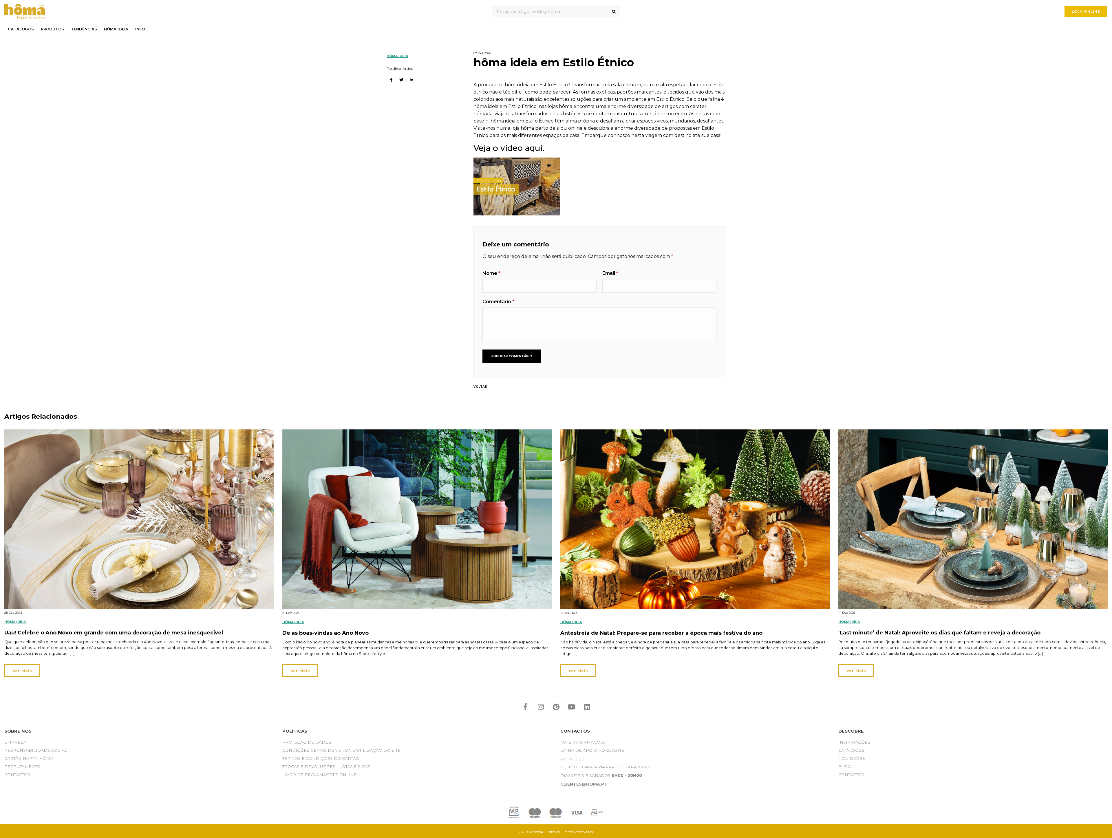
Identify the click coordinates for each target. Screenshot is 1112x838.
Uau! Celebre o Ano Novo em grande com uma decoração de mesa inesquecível (113, 633)
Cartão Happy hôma (28, 758)
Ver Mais (22, 670)
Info (140, 29)
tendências (84, 29)
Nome (491, 273)
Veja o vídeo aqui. (508, 148)
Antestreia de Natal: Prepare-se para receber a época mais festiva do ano (661, 633)
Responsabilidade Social (35, 750)
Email (610, 273)
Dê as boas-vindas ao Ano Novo (325, 633)
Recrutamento (22, 766)
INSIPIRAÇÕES (854, 742)
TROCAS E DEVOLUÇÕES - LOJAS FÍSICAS (326, 766)
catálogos (21, 29)
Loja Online (1086, 11)
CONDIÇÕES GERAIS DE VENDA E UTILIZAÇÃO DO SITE (341, 750)
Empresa (15, 742)
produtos (52, 29)
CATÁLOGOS (851, 750)
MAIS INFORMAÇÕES (583, 742)
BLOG (844, 766)
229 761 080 (572, 759)
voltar (480, 387)
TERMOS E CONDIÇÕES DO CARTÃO (320, 758)
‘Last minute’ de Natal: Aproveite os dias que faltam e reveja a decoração (939, 633)
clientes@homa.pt (583, 784)
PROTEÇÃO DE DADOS (306, 742)
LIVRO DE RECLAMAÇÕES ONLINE (319, 774)
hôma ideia (116, 29)
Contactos (17, 774)
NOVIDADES (851, 758)
